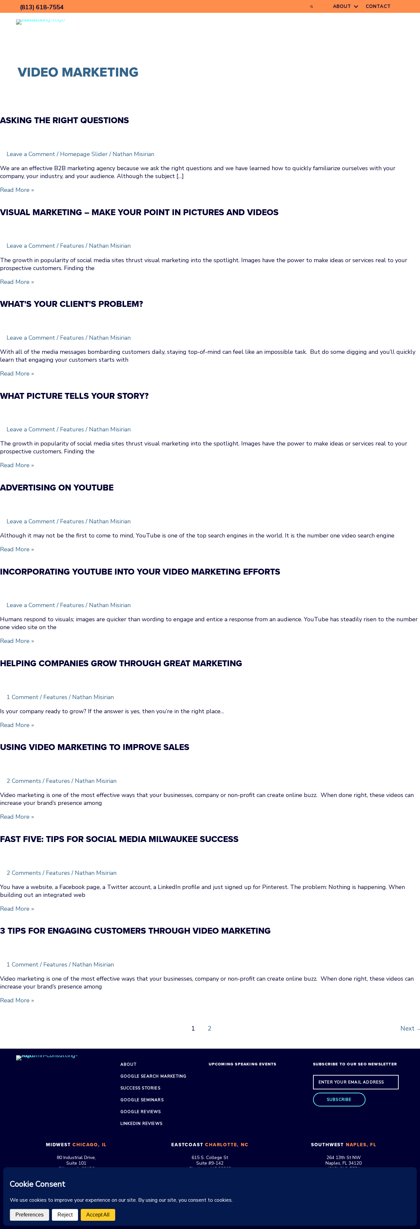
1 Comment (22, 697)
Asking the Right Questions (64, 120)
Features (72, 246)
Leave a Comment (31, 154)
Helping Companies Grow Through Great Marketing (121, 663)
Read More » (17, 190)
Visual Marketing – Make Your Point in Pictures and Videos (139, 212)
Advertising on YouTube (57, 488)
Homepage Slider (84, 154)
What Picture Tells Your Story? (74, 396)
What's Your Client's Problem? (71, 304)
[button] (339, 1099)
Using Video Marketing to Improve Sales (94, 747)
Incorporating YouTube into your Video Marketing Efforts (140, 572)
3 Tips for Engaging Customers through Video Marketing (135, 931)
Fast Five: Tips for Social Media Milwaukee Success (119, 839)
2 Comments (24, 781)
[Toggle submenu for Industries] (297, 22)
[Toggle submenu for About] (356, 6)
